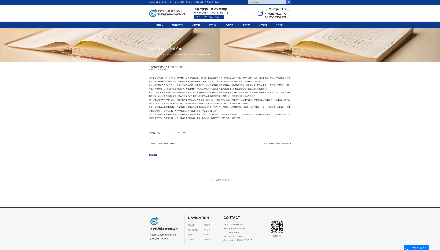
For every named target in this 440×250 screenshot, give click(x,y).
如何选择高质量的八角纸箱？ (165, 144)
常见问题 (178, 54)
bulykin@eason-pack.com (238, 228)
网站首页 (191, 225)
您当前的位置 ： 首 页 (157, 54)
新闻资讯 (246, 25)
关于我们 (263, 25)
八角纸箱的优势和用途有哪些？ (280, 144)
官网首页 (159, 25)
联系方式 (207, 235)
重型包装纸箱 (177, 25)
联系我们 (279, 25)
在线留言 (207, 239)
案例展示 (229, 25)
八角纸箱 (196, 25)
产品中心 (213, 25)
